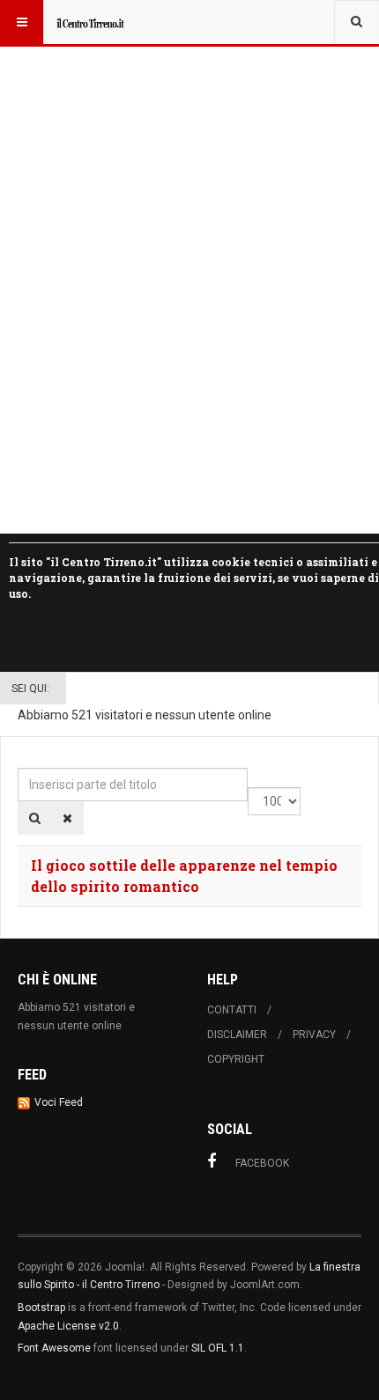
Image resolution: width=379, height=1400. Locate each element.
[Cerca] (35, 818)
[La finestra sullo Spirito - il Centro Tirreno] (90, 22)
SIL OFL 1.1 (217, 1348)
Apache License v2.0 (68, 1326)
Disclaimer (237, 1034)
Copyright (235, 1059)
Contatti (231, 1010)
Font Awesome (54, 1348)
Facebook (262, 1163)
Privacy (314, 1034)
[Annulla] (67, 818)
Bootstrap (41, 1307)
